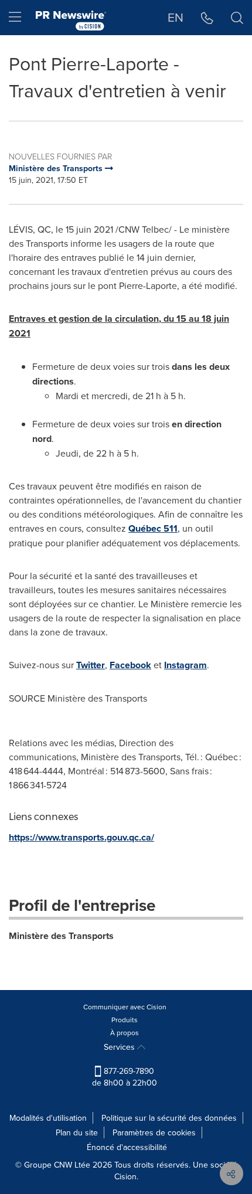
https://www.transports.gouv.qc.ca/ (81, 837)
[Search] (237, 17)
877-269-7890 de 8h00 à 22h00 (124, 1076)
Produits (124, 1020)
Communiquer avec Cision (124, 1007)
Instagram (185, 665)
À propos (124, 1032)
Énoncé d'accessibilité (127, 1147)
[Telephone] (207, 17)
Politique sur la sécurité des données (169, 1118)
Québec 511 (153, 528)
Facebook (130, 665)
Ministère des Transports (61, 936)
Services (120, 1047)
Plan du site (77, 1132)
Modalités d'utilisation (48, 1118)
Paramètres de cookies (154, 1132)
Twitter (90, 665)
